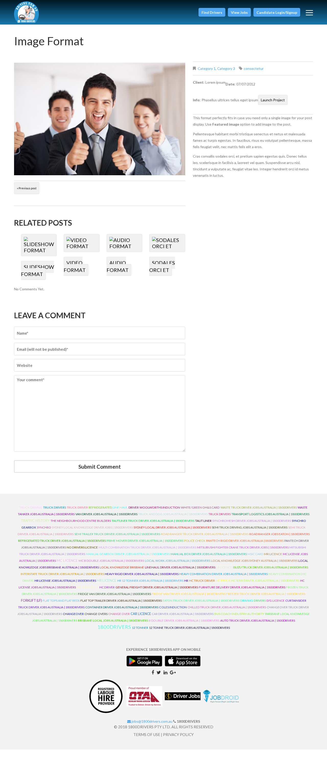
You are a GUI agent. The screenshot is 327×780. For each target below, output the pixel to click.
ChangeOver (73, 614)
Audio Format (118, 266)
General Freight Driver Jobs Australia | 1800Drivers (156, 587)
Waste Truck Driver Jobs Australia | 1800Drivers (258, 507)
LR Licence (224, 567)
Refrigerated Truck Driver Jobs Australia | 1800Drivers (62, 541)
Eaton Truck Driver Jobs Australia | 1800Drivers (200, 600)
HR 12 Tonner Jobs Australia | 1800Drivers (150, 581)
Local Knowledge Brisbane (122, 567)
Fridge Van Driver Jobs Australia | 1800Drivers (114, 594)
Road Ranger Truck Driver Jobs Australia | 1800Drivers (205, 534)
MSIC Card (255, 554)
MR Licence (273, 554)
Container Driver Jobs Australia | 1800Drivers (121, 607)
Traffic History (35, 521)
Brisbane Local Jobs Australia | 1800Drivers (113, 620)
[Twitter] (159, 672)
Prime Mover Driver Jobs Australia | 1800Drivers (145, 541)
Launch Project (273, 100)
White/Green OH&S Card (200, 507)
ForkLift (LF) (31, 600)
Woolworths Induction (159, 507)
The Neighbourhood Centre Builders (81, 521)
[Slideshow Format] (39, 245)
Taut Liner (203, 521)
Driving (246, 600)
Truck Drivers (219, 514)
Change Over (119, 614)
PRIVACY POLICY (178, 734)
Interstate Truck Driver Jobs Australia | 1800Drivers (62, 574)
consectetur (254, 68)
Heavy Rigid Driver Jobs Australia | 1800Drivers (142, 574)
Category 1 (207, 68)
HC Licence (88, 587)
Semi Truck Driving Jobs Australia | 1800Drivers (249, 527)
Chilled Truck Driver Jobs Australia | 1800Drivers (227, 607)
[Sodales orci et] (167, 243)
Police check (194, 541)
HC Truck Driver (202, 581)
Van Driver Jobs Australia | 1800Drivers (106, 514)
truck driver (77, 507)
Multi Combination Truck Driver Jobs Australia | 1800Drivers (147, 547)
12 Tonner (140, 628)
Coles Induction (173, 607)
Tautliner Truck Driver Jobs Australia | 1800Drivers (153, 521)
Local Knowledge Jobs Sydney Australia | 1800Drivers (254, 561)
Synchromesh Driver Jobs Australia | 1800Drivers (251, 521)
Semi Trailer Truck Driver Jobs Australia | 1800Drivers (117, 534)
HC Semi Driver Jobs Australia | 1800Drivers (265, 581)
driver (134, 507)
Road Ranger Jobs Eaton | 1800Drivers (279, 534)
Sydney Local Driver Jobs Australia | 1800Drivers (172, 527)
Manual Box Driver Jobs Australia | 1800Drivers (209, 554)
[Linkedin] (165, 672)
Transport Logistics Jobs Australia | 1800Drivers (270, 514)
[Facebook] (152, 672)
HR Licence (106, 580)
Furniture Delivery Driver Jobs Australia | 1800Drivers (242, 587)
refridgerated (100, 507)
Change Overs (96, 614)
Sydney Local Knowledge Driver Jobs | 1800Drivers (92, 527)
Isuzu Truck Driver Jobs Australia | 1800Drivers (270, 567)
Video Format (75, 266)
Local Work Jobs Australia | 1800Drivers (177, 561)
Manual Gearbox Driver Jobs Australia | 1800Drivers (128, 554)
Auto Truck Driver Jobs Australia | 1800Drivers (257, 620)
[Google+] (173, 672)
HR (186, 581)
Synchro (44, 527)
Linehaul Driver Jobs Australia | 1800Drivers (180, 567)
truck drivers (54, 507)
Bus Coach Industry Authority (239, 614)
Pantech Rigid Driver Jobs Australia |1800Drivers (245, 541)
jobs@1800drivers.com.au (151, 721)
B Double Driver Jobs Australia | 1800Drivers (184, 620)
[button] (211, 12)
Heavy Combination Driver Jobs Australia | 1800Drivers (223, 574)
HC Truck (223, 581)
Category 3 (226, 68)
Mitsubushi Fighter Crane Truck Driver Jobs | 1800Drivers (243, 547)
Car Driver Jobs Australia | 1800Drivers (183, 614)
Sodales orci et (162, 266)
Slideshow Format (37, 270)
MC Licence (67, 560)
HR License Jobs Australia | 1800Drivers (65, 581)
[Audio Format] (125, 243)
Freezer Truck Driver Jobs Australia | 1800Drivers (265, 594)
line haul (120, 507)
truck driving (30, 507)
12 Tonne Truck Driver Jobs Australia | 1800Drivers (189, 628)
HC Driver (107, 587)
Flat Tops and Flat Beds (61, 600)
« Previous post (27, 188)
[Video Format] (82, 243)
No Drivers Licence (82, 547)
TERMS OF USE (146, 734)
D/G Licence (275, 600)
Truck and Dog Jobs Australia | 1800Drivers (173, 514)
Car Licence (141, 614)
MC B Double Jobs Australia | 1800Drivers (111, 561)
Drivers (260, 600)
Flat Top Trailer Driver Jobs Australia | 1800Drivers (121, 600)
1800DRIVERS (114, 627)
